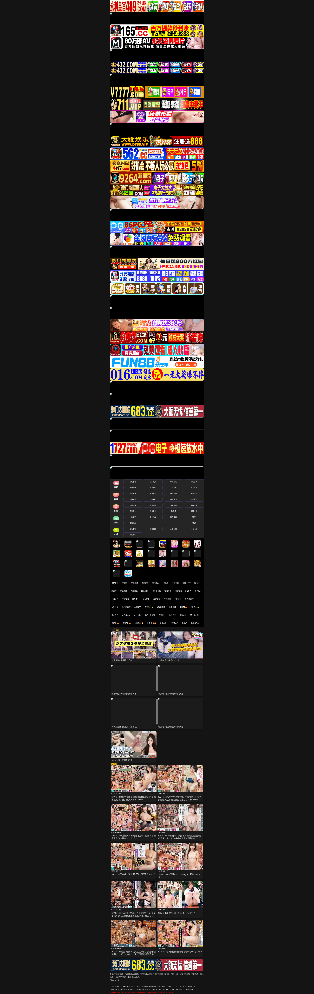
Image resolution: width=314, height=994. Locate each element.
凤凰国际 (144, 591)
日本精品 (153, 487)
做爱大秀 (172, 615)
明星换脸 (153, 511)
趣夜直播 (156, 599)
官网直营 (145, 583)
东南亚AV (194, 493)
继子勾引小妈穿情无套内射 (124, 693)
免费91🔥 (115, 623)
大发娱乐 (114, 607)
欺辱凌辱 (133, 499)
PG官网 (125, 583)
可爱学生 (173, 505)
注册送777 (186, 583)
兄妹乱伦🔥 (139, 623)
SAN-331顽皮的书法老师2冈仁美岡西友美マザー (133, 875)
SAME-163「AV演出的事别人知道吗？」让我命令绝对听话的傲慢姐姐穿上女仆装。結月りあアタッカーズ (133, 916)
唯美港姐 (173, 493)
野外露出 (194, 499)
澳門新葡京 (126, 607)
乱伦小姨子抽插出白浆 (122, 760)
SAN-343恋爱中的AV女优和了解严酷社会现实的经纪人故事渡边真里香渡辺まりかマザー (179, 798)
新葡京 (114, 591)
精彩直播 (178, 591)
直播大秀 (183, 615)
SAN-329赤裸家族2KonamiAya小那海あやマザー (179, 875)
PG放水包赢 (156, 591)
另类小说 (133, 535)
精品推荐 (133, 482)
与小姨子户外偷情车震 (168, 660)
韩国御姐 (153, 493)
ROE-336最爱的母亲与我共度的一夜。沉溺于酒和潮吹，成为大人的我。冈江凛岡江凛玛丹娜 (133, 953)
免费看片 (162, 615)
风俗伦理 (194, 529)
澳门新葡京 (189, 599)
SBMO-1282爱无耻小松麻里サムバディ (176, 913)
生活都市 (133, 529)
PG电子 (165, 583)
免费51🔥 (183, 607)
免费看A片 (174, 623)
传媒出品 (133, 523)
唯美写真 (173, 517)
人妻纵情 (173, 529)
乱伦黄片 (135, 599)
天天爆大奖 (126, 615)
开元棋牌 (134, 583)
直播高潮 (167, 591)
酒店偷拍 (198, 591)
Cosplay (174, 487)
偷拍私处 (146, 599)
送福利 (196, 583)
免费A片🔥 (127, 623)
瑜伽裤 (173, 511)
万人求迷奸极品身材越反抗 (124, 726)
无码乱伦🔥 (195, 607)
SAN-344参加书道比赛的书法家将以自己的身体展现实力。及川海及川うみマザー (133, 798)
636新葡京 (161, 607)
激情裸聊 (172, 607)
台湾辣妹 (133, 493)
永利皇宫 (137, 607)
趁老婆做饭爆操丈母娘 (122, 660)
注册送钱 (175, 583)
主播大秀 (114, 599)
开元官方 (114, 615)
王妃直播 (125, 599)
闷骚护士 (194, 511)
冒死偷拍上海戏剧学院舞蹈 (170, 693)
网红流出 (173, 499)
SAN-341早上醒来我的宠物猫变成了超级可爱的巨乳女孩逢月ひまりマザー (133, 837)
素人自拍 (194, 487)
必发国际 (177, 599)
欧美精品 (173, 482)
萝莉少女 (194, 482)
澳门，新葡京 (150, 615)
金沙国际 (137, 615)
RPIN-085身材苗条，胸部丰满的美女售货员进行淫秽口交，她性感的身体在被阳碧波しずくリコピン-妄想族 (180, 838)
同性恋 (194, 523)
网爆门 (194, 517)
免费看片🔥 (149, 607)
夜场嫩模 (167, 599)
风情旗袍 (133, 511)
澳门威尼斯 (194, 615)
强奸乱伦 (153, 482)
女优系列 (153, 505)
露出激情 (153, 517)
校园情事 (153, 529)
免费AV (184, 623)
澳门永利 (155, 583)
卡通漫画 (133, 517)
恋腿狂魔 (194, 505)
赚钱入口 (163, 623)
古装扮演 (133, 505)
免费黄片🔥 (151, 623)
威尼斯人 (114, 583)
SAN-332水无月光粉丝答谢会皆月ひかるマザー (180, 951)
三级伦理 (133, 487)
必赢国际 (134, 591)
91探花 (153, 499)
